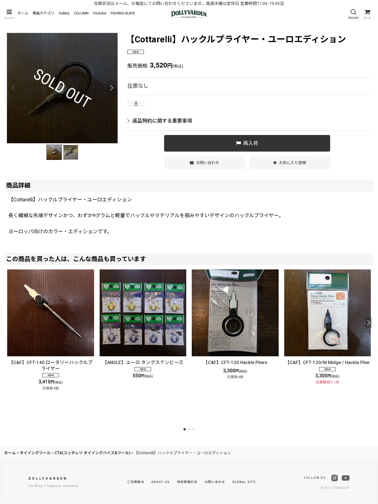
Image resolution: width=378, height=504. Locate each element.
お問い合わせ (215, 482)
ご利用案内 (135, 482)
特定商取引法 (187, 482)
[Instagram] (334, 478)
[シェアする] (135, 104)
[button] (9, 14)
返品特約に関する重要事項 (162, 121)
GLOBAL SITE (243, 482)
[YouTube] (345, 478)
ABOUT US (160, 482)
